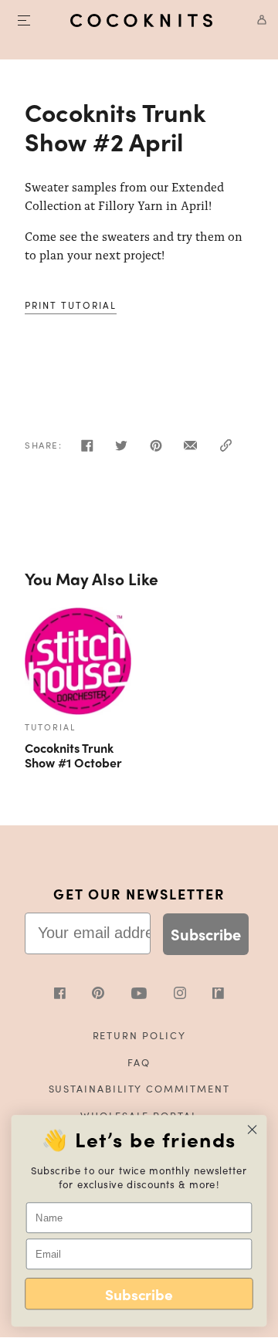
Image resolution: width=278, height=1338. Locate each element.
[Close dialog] (252, 1130)
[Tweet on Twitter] (121, 450)
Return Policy (139, 1035)
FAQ (139, 1062)
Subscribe (206, 934)
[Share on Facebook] (87, 450)
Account (256, 20)
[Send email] (190, 450)
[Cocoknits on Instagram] (193, 994)
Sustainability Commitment (139, 1088)
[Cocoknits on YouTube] (152, 994)
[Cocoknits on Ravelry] (218, 994)
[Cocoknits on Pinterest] (111, 994)
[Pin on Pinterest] (156, 450)
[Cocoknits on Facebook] (73, 994)
